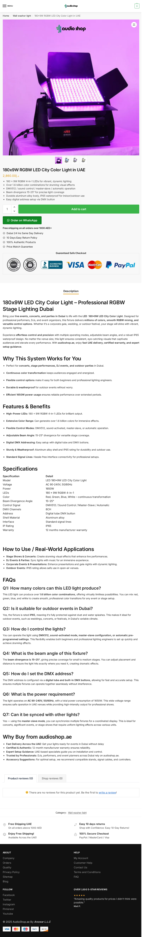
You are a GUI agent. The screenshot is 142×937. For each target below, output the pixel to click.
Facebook (9, 895)
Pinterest (8, 909)
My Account (81, 858)
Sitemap (8, 876)
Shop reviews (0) (52, 778)
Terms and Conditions (87, 872)
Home (6, 15)
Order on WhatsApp (24, 220)
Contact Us (80, 867)
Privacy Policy (11, 872)
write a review (107, 792)
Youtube (8, 913)
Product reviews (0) (20, 778)
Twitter (7, 899)
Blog (5, 881)
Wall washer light (22, 15)
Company (8, 858)
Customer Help (83, 862)
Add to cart (78, 209)
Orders (7, 862)
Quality (7, 867)
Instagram (9, 904)
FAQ (76, 876)
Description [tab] (71, 291)
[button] (134, 24)
